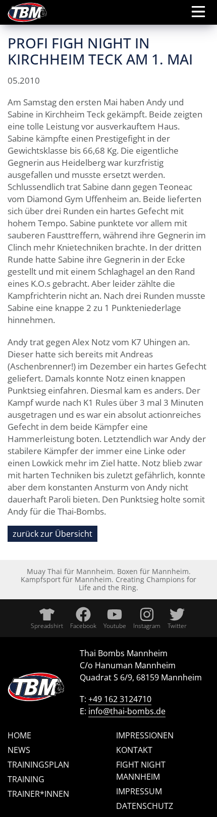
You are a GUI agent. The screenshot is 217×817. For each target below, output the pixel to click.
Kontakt (134, 750)
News (19, 750)
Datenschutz (144, 805)
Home (19, 735)
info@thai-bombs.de (127, 711)
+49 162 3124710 (119, 699)
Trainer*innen (38, 793)
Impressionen (145, 735)
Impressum (139, 791)
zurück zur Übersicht (52, 533)
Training (26, 779)
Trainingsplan (38, 764)
